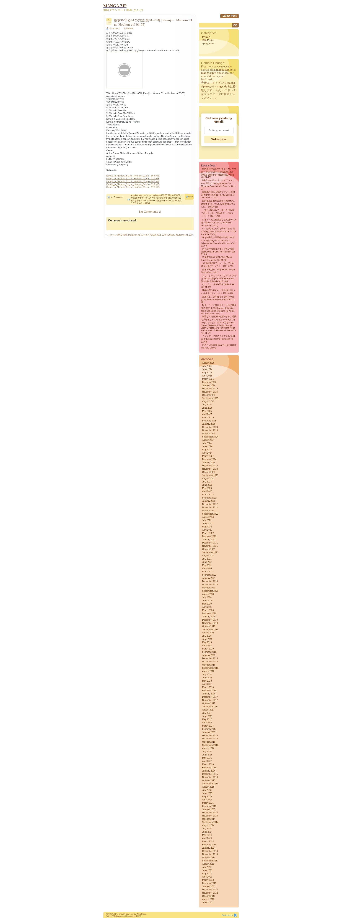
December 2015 (210, 774)
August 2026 (208, 363)
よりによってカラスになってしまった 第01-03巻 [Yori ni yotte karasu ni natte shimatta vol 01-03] (218, 278)
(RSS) (114, 916)
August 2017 (208, 710)
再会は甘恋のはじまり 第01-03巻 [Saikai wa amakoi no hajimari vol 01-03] (218, 252)
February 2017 (209, 729)
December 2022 (210, 504)
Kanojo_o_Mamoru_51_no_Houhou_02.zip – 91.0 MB (132, 178)
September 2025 (210, 398)
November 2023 (210, 469)
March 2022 (208, 533)
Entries (109, 916)
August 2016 (208, 748)
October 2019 (208, 626)
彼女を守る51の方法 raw (170, 198)
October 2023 (208, 472)
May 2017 (207, 719)
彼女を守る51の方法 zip (166, 200)
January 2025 (209, 424)
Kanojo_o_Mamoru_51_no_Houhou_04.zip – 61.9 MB (132, 184)
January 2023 (209, 501)
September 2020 (210, 591)
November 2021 (210, 546)
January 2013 (209, 886)
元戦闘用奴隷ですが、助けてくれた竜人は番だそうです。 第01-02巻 (218, 264)
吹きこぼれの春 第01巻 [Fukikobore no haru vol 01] (218, 346)
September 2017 (210, 706)
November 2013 (210, 854)
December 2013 (210, 851)
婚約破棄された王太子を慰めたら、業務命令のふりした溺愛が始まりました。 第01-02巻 (218, 203)
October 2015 (208, 780)
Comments (131, 916)
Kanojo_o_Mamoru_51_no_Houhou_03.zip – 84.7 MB (132, 181)
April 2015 (207, 799)
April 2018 (207, 684)
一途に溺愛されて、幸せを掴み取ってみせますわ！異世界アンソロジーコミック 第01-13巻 (218, 213)
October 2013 (208, 857)
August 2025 (208, 401)
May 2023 (207, 488)
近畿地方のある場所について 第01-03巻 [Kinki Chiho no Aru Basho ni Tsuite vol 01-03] (218, 195)
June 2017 (207, 716)
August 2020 (208, 594)
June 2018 (207, 677)
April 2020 (207, 607)
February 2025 (209, 420)
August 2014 (208, 825)
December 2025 (210, 388)
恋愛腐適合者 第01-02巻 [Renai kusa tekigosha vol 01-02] (216, 258)
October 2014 (208, 819)
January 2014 (209, 848)
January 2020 (209, 616)
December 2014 (210, 812)
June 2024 (207, 446)
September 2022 (210, 514)
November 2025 (210, 392)
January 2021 (209, 578)
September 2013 (210, 860)
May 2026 (207, 372)
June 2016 (207, 754)
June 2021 (207, 562)
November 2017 (210, 700)
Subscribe (219, 139)
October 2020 (208, 587)
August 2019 (208, 632)
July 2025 (207, 404)
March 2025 (208, 417)
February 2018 (209, 690)
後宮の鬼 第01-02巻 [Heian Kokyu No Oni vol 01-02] (218, 271)
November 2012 (210, 893)
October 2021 (208, 549)
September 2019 (210, 629)
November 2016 (210, 738)
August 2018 (208, 671)
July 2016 (207, 751)
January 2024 (209, 462)
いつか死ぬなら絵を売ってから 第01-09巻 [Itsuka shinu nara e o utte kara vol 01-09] (218, 231)
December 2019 (210, 620)
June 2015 (207, 793)
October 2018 (208, 665)
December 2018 (210, 658)
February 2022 (209, 536)
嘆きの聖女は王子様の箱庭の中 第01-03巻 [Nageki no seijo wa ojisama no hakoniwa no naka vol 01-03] (218, 241)
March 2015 (208, 803)
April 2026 (207, 376)
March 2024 (208, 456)
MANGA (129, 28)
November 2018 (210, 661)
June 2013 (207, 870)
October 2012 (208, 896)
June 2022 (207, 523)
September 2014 (210, 822)
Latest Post (229, 15)
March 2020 (208, 610)
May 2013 (207, 873)
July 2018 (207, 674)
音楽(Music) (208, 40)
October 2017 (208, 703)
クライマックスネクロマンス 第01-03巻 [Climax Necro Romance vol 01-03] (218, 339)
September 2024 (210, 437)
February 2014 (209, 844)
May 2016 (207, 758)
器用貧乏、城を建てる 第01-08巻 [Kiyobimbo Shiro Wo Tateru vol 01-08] (218, 299)
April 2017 (207, 722)
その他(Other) (208, 43)
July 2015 (207, 790)
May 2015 (207, 796)
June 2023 (207, 485)
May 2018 (207, 681)
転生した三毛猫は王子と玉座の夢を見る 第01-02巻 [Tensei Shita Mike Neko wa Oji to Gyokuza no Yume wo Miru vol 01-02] (218, 309)
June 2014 (207, 832)
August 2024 (208, 440)
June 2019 (207, 639)
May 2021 (207, 565)
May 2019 (207, 642)
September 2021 (210, 552)
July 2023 (207, 482)
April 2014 (207, 838)
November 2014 (210, 816)
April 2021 (207, 568)
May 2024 (207, 449)
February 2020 (209, 613)
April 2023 (207, 491)
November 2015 (210, 777)
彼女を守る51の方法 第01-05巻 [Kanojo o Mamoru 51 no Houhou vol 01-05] (153, 22)
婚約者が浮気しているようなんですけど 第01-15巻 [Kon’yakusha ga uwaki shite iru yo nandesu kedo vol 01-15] (218, 173)
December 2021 (210, 543)
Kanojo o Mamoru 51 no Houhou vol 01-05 (149, 195)
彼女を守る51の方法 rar (148, 198)
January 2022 (209, 539)
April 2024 (207, 453)
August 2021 (208, 555)
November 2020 (210, 584)
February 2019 (209, 652)
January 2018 (209, 693)
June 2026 (207, 369)
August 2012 (208, 899)
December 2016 (210, 735)
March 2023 (208, 494)
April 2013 (207, 877)
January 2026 (209, 385)
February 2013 (209, 883)
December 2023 (210, 465)
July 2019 (207, 636)
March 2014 (208, 841)
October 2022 (208, 510)
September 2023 (210, 475)
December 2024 (210, 427)
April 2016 (207, 761)
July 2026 (207, 366)
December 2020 (210, 581)
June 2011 (207, 902)
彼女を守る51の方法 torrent (143, 200)
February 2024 (209, 459)
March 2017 (208, 726)
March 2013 (208, 880)
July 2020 (207, 597)
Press (143, 914)
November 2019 (210, 623)
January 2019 (209, 655)
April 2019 (207, 645)
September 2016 (210, 745)
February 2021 (209, 575)
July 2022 (207, 520)
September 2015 (210, 783)
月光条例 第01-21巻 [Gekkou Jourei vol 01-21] (169, 235)
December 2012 (210, 889)
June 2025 (207, 408)
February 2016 (209, 767)
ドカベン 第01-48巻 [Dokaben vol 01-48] (127, 235)
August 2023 (208, 478)
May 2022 (207, 526)
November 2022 (210, 507)
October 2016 (208, 742)
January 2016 (209, 771)
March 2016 (208, 764)
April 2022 (207, 530)
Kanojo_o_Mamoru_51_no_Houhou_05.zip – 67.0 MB (132, 187)
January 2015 (209, 809)
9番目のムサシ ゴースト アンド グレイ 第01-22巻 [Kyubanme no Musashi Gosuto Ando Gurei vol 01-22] (218, 184)
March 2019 (208, 649)
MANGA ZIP (111, 914)
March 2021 (208, 571)
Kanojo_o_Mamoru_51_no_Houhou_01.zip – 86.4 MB (132, 176)
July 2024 (207, 443)
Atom (119, 916)
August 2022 (208, 517)
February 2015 (209, 806)
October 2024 (208, 433)
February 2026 (209, 382)
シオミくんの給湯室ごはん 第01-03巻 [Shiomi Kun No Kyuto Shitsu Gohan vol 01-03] (218, 222)
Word (139, 914)
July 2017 (207, 713)
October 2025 (208, 395)
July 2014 (207, 828)
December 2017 (210, 697)
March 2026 (208, 379)
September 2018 (210, 668)
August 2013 (208, 864)
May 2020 (207, 604)
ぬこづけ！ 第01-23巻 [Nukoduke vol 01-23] (217, 286)
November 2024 (210, 430)
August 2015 (208, 787)
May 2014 (207, 835)
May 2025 (207, 411)
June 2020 (207, 600)
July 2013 (207, 867)
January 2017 (209, 732)
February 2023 (209, 498)
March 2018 (208, 687)
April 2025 (207, 414)
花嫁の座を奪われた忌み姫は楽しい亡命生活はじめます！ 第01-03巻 (218, 292)
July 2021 (207, 559)
